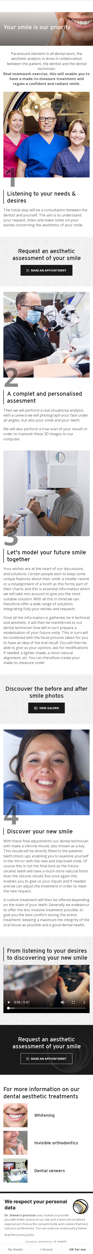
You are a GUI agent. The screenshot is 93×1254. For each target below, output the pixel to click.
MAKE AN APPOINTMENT (49, 270)
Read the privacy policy (19, 1235)
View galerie (49, 708)
